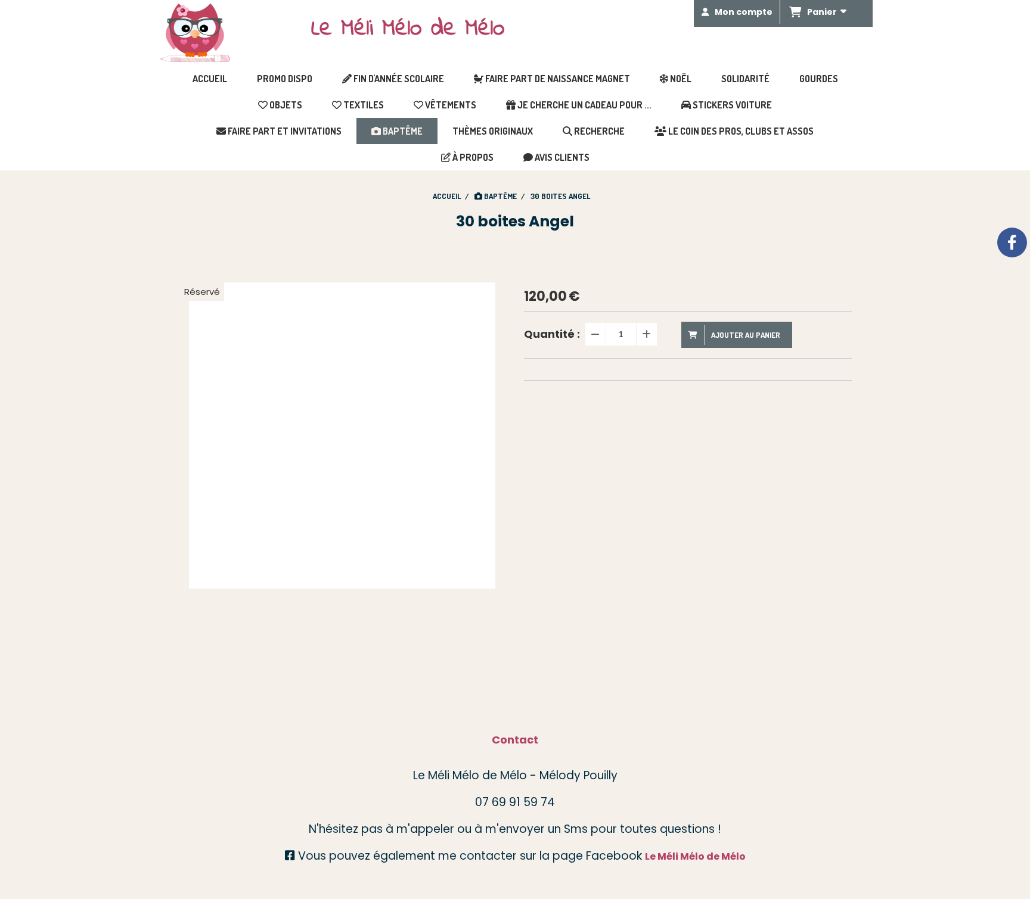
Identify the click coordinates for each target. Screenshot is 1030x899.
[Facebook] (1012, 242)
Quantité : (552, 333)
